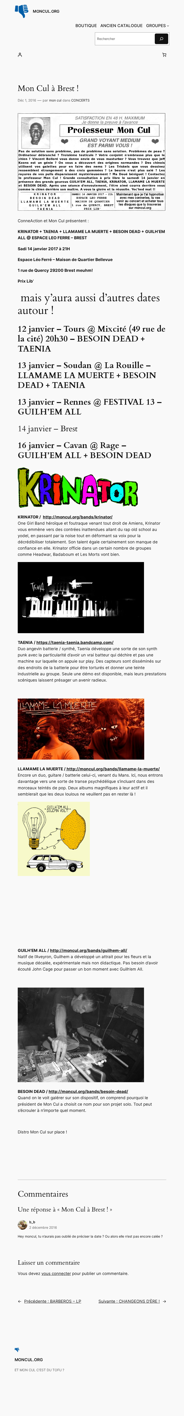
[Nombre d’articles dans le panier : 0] (164, 55)
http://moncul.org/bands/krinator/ (78, 517)
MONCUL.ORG (46, 11)
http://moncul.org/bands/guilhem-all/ (88, 950)
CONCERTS (80, 100)
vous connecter (56, 1273)
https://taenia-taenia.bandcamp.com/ (75, 642)
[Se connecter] (20, 55)
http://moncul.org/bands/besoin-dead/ (88, 1091)
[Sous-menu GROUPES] (168, 25)
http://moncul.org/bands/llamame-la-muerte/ (113, 769)
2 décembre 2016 (43, 1227)
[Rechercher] (161, 39)
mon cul (55, 100)
